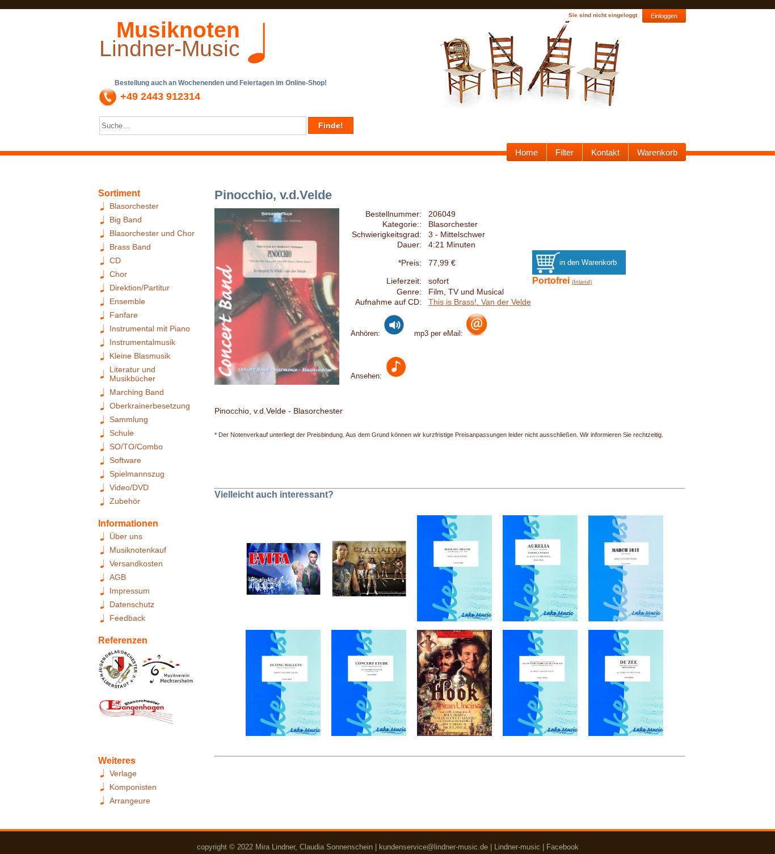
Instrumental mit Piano (149, 328)
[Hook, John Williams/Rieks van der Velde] (450, 686)
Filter (564, 152)
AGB (117, 577)
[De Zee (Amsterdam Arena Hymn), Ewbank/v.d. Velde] (621, 686)
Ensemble (127, 301)
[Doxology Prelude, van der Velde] (450, 572)
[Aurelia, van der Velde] (536, 572)
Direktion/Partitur (139, 287)
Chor (118, 274)
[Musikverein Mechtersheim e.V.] (168, 672)
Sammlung (128, 419)
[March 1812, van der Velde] (621, 572)
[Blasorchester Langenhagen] (136, 714)
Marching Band (136, 392)
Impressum (129, 590)
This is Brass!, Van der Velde (479, 301)
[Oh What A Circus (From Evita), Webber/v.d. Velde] (279, 572)
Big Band (125, 219)
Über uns (125, 536)
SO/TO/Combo (136, 446)
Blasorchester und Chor (152, 233)
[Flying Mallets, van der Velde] (279, 686)
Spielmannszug (137, 473)
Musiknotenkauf (137, 549)
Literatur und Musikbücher (132, 374)
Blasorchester (134, 206)
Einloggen (664, 15)
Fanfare (123, 314)
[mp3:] (476, 333)
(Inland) (582, 282)
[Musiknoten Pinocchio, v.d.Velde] (395, 375)
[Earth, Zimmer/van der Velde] (364, 572)
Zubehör (124, 501)
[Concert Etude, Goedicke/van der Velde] (364, 686)
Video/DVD (129, 487)
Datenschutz (131, 604)
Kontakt (605, 152)
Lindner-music (517, 847)
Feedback (127, 617)
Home (526, 152)
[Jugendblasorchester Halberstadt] (118, 672)
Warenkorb (657, 152)
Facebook (562, 847)
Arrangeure (129, 800)
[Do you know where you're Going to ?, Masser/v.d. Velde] (536, 686)
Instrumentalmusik (142, 342)
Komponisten (133, 787)
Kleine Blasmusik (139, 355)
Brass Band (130, 246)
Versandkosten (136, 563)
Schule (121, 432)
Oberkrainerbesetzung (149, 405)
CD (115, 260)
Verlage (123, 773)
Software (125, 460)
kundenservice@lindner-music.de (433, 847)
